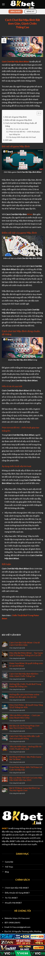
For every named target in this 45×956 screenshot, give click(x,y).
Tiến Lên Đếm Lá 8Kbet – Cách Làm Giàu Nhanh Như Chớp (24, 716)
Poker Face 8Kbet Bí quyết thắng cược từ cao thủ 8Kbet (26, 664)
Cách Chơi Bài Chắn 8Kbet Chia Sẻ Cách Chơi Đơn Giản (24, 643)
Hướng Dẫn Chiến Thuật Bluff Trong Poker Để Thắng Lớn (25, 685)
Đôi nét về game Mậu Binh (16, 117)
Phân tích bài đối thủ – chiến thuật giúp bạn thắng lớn (24, 133)
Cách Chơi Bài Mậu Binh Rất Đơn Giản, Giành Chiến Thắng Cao (23, 674)
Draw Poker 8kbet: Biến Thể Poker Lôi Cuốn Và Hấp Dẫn (25, 768)
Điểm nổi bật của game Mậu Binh (18, 120)
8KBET (5, 828)
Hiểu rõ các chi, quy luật (18, 129)
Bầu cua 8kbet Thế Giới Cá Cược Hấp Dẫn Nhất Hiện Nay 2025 (25, 778)
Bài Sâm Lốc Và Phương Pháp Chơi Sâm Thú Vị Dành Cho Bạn (24, 726)
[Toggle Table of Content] (37, 113)
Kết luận (8, 140)
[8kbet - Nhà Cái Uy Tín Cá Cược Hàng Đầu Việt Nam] (22, 4)
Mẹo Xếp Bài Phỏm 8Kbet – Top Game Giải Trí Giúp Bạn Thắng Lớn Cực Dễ (26, 654)
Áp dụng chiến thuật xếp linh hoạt (22, 137)
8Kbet (29, 214)
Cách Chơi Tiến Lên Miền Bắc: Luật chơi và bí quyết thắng (24, 737)
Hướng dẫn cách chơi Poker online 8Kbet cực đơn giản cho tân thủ (24, 695)
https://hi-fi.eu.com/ (21, 918)
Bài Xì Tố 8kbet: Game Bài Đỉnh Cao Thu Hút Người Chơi (24, 789)
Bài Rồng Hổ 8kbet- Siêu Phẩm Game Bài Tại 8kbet (25, 758)
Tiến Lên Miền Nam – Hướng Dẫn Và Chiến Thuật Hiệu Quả (25, 747)
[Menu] (3, 4)
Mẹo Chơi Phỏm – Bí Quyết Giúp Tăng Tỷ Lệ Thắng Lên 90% (26, 706)
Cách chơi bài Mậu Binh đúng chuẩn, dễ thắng (21, 124)
